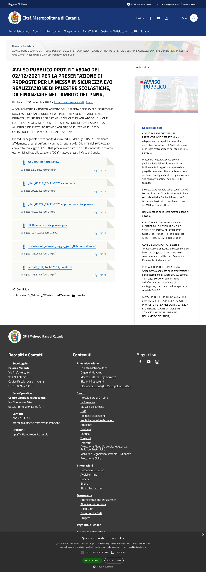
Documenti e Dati (91, 513)
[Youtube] (157, 18)
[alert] (103, 552)
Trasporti (85, 438)
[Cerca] (194, 18)
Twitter (35, 295)
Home (15, 46)
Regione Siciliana (17, 4)
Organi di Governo (91, 372)
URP (83, 411)
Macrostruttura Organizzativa (98, 377)
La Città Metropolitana (94, 368)
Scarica (102, 170)
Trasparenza (84, 495)
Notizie (27, 46)
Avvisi (89, 102)
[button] (96, 552)
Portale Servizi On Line (94, 397)
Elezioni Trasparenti (92, 381)
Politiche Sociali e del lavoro (97, 420)
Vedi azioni (141, 67)
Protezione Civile (90, 458)
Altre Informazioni (91, 488)
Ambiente (86, 424)
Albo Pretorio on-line (93, 504)
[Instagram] (165, 18)
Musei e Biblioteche (92, 406)
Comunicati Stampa (92, 470)
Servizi (81, 393)
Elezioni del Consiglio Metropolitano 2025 (105, 386)
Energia (85, 433)
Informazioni (85, 465)
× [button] (203, 534)
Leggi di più (141, 547)
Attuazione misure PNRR (69, 102)
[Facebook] (149, 18)
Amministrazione (88, 363)
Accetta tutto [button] (92, 560)
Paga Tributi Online (89, 525)
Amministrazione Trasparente (98, 499)
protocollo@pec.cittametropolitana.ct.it (36, 423)
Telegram (65, 295)
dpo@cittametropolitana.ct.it (30, 434)
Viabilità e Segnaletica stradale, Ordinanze (105, 454)
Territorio (85, 442)
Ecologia (85, 429)
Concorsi (85, 479)
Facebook (21, 295)
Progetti (85, 517)
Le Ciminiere (87, 402)
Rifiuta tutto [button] (114, 560)
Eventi (84, 483)
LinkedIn (80, 295)
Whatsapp (49, 295)
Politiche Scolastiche (93, 415)
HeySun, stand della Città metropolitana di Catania (165, 214)
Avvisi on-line (88, 474)
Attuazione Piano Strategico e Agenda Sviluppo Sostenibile (103, 448)
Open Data (86, 508)
